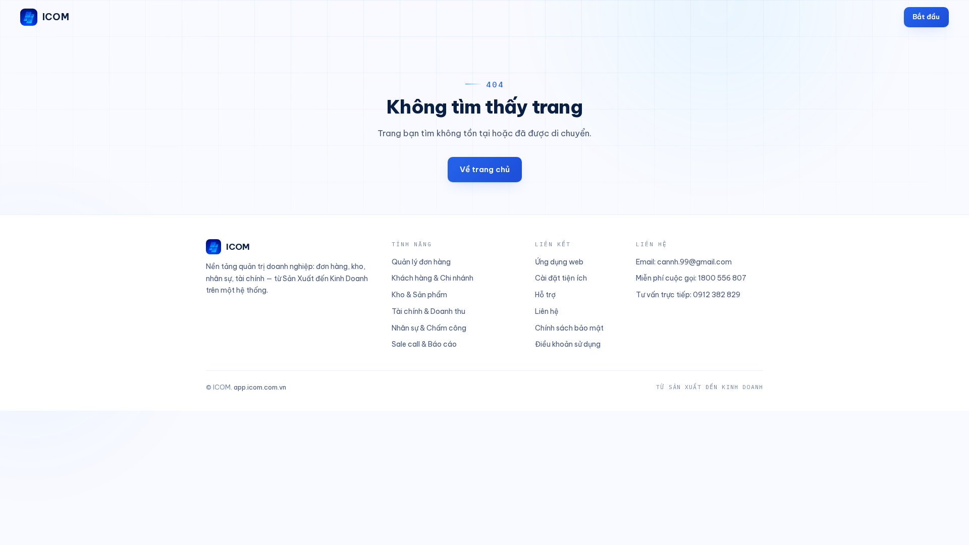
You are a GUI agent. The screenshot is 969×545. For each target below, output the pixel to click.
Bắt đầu (926, 16)
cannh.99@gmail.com (694, 261)
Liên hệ (547, 311)
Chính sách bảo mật (569, 328)
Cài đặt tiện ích (561, 278)
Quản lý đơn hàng (421, 261)
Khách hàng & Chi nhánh (432, 278)
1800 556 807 (722, 278)
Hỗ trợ (545, 294)
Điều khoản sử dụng (568, 344)
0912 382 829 (716, 294)
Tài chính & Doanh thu (428, 311)
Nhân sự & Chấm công (429, 328)
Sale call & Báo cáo (424, 344)
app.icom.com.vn (260, 387)
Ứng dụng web (559, 261)
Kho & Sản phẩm (419, 294)
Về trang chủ (485, 169)
